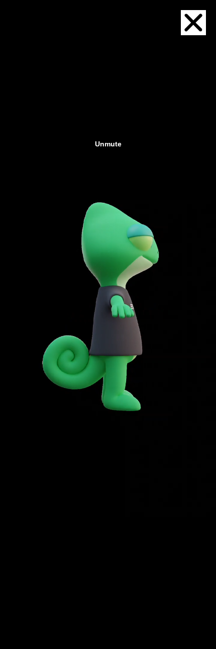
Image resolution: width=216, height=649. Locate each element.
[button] (193, 22)
